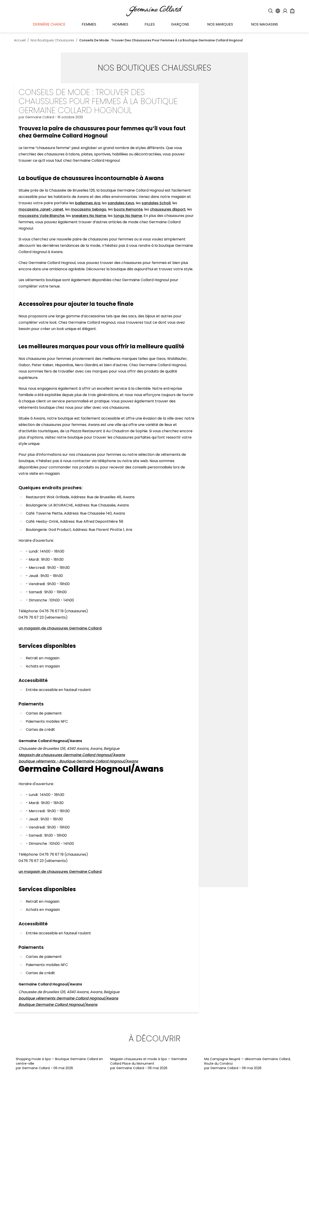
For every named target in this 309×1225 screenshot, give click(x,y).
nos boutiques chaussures (52, 40)
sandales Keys (121, 203)
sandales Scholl (156, 203)
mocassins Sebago (88, 209)
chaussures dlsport (167, 209)
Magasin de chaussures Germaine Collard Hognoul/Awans (72, 754)
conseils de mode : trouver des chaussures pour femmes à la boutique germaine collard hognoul (161, 40)
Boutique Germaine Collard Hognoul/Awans (58, 1004)
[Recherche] (270, 11)
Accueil (20, 40)
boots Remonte (128, 209)
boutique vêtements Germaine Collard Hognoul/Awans (68, 998)
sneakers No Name (89, 215)
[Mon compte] (285, 11)
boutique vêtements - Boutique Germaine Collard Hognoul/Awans (78, 761)
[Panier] (292, 11)
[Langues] (277, 11)
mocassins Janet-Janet (41, 209)
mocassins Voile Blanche (41, 215)
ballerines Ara (87, 203)
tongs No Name (128, 215)
